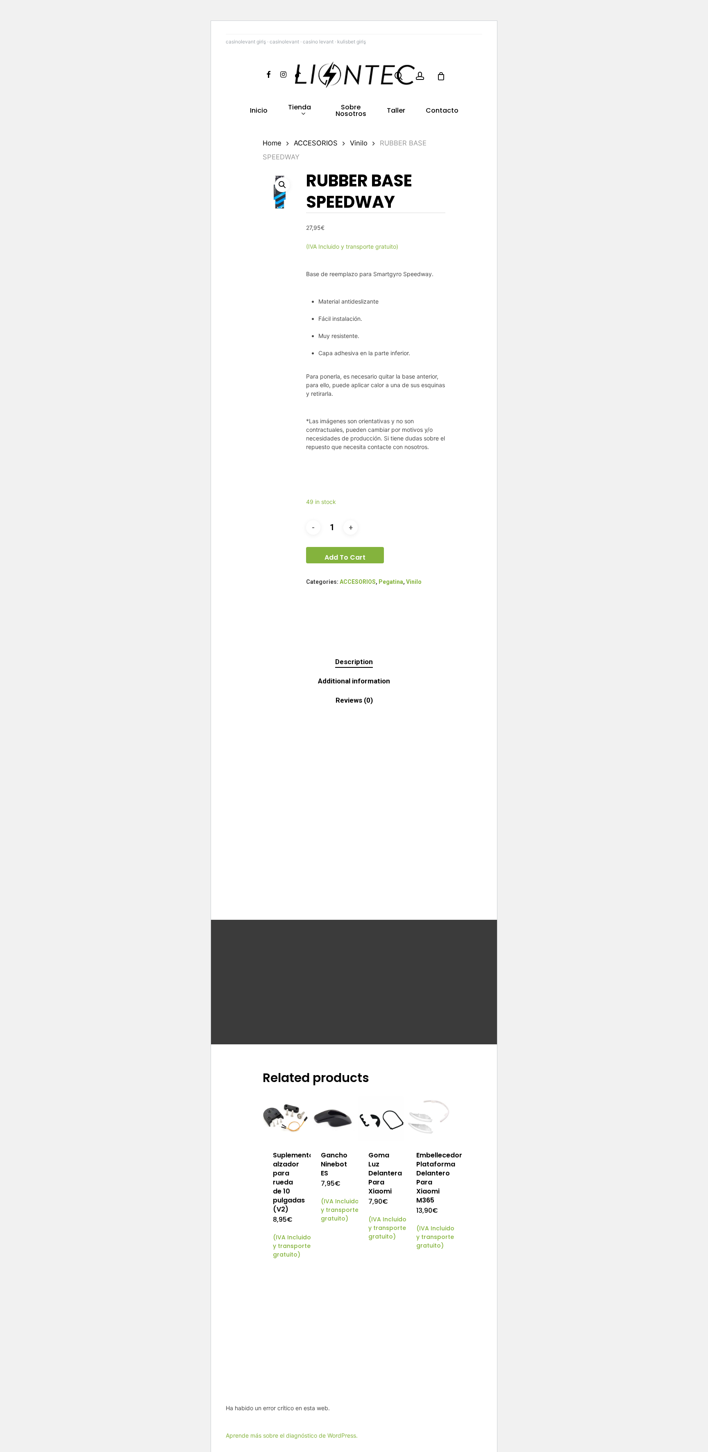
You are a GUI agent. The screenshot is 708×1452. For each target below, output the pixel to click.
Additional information (354, 681)
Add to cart (344, 557)
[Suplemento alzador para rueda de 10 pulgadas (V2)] (285, 1118)
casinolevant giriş (246, 42)
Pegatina (391, 582)
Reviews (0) (354, 700)
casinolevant (284, 42)
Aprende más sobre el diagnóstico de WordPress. (292, 1435)
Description (354, 662)
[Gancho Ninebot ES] (333, 1118)
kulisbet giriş (351, 42)
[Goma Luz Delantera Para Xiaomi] (381, 1118)
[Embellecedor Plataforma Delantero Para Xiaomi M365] (429, 1118)
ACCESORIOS (316, 143)
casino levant (318, 42)
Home (272, 143)
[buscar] (399, 76)
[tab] (354, 661)
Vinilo (359, 143)
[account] (420, 76)
